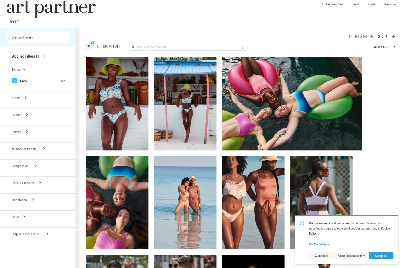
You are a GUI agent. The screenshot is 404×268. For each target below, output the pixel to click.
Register (390, 4)
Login (372, 4)
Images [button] (23, 80)
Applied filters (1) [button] (26, 56)
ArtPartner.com (332, 4)
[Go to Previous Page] (372, 36)
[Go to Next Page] (393, 36)
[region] (117, 103)
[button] (89, 46)
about (14, 22)
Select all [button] (111, 46)
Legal (356, 4)
